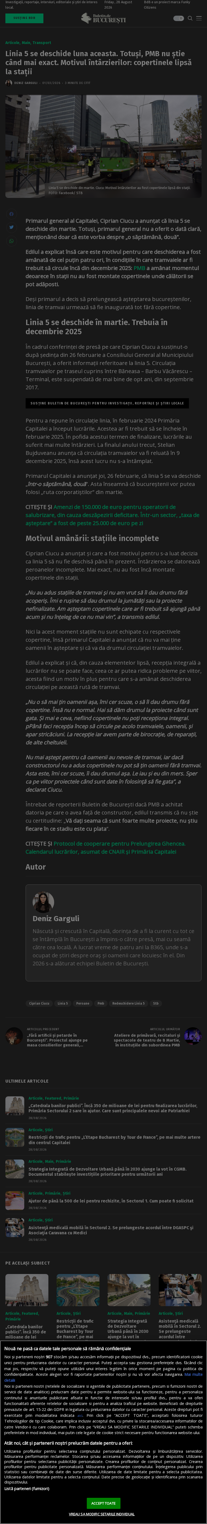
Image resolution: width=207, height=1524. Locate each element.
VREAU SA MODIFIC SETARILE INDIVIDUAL (102, 1514)
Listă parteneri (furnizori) (26, 1488)
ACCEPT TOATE (103, 1503)
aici (79, 1415)
